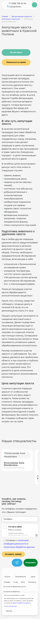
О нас (15, 582)
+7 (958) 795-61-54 (17, 3)
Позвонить (30, 562)
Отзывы (7, 582)
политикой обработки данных (19, 547)
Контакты (32, 582)
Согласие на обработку (11, 591)
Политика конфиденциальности (14, 586)
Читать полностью (10, 606)
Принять (9, 611)
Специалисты (20, 577)
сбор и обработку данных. (22, 603)
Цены (33, 577)
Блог (23, 582)
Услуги (7, 577)
